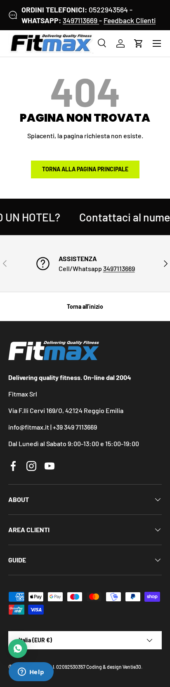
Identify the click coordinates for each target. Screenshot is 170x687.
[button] (139, 43)
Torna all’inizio (85, 306)
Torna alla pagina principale (85, 169)
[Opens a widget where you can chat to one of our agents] (31, 672)
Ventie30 (132, 667)
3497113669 (81, 20)
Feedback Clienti (130, 20)
